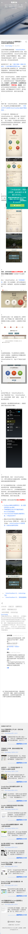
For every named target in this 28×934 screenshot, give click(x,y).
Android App (14, 612)
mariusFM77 (17, 924)
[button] (26, 42)
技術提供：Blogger (14, 921)
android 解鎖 (5, 612)
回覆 (8, 649)
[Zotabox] (0, 933)
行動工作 (11, 606)
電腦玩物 (14, 2)
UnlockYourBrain (20, 49)
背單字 (4, 609)
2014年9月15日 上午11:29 (18, 635)
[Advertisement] (14, 24)
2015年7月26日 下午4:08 (15, 652)
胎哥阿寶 (9, 635)
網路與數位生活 (12, 609)
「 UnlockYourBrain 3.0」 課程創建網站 (15, 597)
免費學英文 (19, 606)
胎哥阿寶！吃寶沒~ (14, 646)
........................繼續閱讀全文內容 (17, 744)
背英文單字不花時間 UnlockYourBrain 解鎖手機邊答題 (14, 108)
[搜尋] (26, 3)
